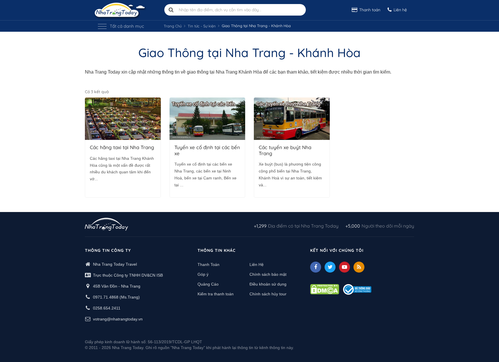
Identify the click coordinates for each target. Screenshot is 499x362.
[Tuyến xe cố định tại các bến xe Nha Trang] (207, 118)
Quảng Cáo (208, 284)
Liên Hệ (257, 264)
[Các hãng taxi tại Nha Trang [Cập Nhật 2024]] (123, 118)
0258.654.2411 (106, 308)
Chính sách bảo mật (268, 274)
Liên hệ (400, 9)
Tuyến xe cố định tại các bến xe (207, 150)
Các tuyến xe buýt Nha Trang (285, 150)
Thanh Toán (208, 264)
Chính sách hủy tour (268, 294)
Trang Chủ (173, 26)
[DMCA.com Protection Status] (324, 289)
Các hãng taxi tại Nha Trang (122, 147)
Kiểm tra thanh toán (216, 294)
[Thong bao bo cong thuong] (357, 289)
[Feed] (358, 267)
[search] (171, 10)
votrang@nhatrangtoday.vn (118, 319)
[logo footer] (106, 225)
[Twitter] (330, 267)
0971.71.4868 (105, 297)
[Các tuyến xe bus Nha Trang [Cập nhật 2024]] (292, 118)
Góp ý (203, 274)
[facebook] (315, 267)
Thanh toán (369, 9)
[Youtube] (344, 267)
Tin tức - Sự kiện (202, 26)
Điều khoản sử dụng (268, 284)
